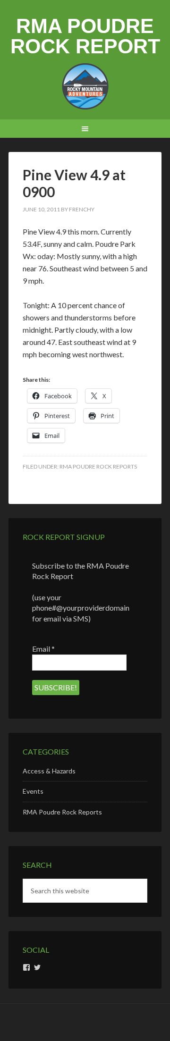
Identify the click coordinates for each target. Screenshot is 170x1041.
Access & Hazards (49, 771)
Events (33, 791)
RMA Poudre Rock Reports (98, 466)
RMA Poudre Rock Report (85, 36)
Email (43, 648)
